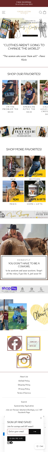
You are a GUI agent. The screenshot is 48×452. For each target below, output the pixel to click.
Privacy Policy (24, 389)
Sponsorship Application (24, 406)
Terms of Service (24, 393)
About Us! (24, 377)
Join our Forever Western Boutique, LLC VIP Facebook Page (24, 411)
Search (24, 402)
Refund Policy (24, 381)
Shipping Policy (24, 385)
